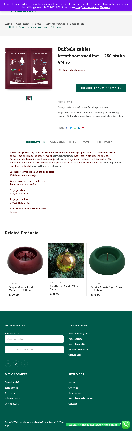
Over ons (73, 387)
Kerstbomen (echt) (79, 333)
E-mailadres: (12, 333)
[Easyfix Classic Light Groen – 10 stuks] (107, 261)
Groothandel (83, 112)
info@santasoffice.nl (87, 7)
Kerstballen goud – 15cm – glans (65, 288)
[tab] (33, 142)
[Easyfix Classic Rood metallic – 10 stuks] (25, 261)
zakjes (59, 159)
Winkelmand (13, 398)
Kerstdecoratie (76, 344)
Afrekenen (11, 393)
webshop (118, 115)
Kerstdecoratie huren (80, 398)
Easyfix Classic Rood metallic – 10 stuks (21, 289)
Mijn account (12, 387)
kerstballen (38, 165)
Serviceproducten (98, 107)
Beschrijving (33, 142)
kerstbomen (54, 165)
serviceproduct (112, 162)
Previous (7, 269)
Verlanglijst (12, 403)
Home (71, 382)
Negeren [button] (105, 7)
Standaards (14, 283)
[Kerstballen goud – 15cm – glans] (66, 260)
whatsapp (24, 363)
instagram (16, 363)
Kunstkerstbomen (78, 349)
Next (125, 269)
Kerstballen (55, 283)
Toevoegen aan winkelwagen (101, 88)
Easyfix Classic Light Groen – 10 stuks (107, 289)
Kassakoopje (80, 107)
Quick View (41, 246)
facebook (8, 363)
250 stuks (69, 112)
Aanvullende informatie (71, 142)
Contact (104, 142)
